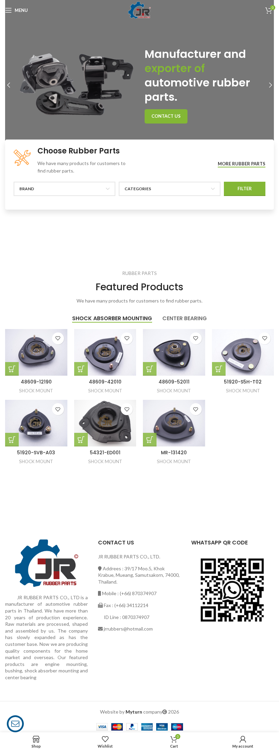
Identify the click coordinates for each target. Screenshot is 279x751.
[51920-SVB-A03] (36, 423)
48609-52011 (174, 381)
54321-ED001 (105, 452)
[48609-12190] (36, 352)
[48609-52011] (174, 352)
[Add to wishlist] (58, 338)
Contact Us (166, 116)
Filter (244, 188)
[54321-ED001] (105, 423)
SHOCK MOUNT (36, 390)
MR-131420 (174, 452)
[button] (8, 85)
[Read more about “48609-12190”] (12, 369)
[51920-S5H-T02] (243, 352)
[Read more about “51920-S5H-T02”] (219, 369)
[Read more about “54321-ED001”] (81, 439)
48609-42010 (105, 381)
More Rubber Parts (241, 163)
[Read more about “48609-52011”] (150, 369)
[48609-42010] (105, 352)
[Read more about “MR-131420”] (150, 439)
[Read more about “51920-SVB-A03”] (12, 439)
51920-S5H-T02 (243, 381)
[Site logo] (139, 10)
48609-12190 (36, 381)
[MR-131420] (174, 423)
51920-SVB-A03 (36, 452)
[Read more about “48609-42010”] (81, 369)
